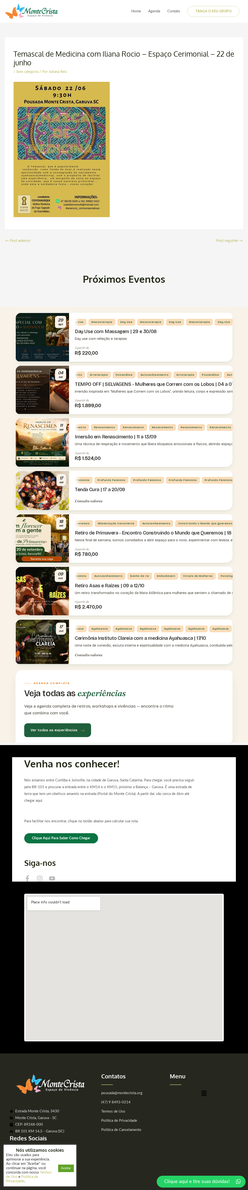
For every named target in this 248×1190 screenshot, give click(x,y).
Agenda (154, 11)
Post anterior (18, 241)
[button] (204, 1095)
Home (136, 11)
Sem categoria (27, 72)
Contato (173, 11)
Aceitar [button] (66, 1168)
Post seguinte (229, 241)
